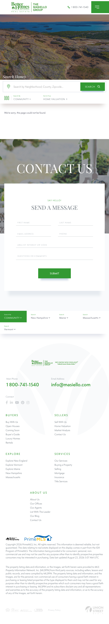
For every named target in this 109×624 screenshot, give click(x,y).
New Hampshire (39, 317)
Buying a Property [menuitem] (63, 464)
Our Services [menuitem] (60, 460)
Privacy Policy (54, 610)
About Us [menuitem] (34, 499)
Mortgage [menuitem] (59, 473)
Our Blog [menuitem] (34, 516)
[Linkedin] (11, 402)
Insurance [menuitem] (59, 477)
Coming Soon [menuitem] (12, 430)
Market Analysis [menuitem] (62, 430)
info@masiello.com (71, 385)
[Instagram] (27, 402)
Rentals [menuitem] (9, 442)
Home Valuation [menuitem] (62, 426)
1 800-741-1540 (79, 7)
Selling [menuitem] (57, 469)
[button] (92, 86)
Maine (62, 317)
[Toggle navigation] (100, 7)
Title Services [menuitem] (60, 481)
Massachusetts (90, 317)
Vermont (8, 329)
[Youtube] (17, 402)
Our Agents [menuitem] (36, 507)
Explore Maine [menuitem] (13, 469)
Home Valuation (54, 99)
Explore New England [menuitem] (16, 460)
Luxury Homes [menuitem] (13, 438)
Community (21, 99)
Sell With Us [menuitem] (60, 422)
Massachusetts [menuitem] (13, 477)
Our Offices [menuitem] (36, 503)
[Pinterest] (22, 402)
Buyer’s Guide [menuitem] (13, 434)
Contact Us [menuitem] (60, 434)
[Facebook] (7, 402)
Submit (54, 273)
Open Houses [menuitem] (12, 426)
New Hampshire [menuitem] (14, 473)
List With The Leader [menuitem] (40, 511)
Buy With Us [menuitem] (12, 422)
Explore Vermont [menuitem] (14, 464)
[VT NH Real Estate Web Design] (94, 610)
